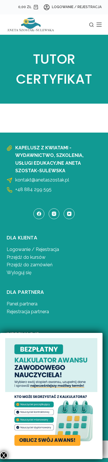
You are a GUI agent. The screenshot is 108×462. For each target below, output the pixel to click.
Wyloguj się (19, 272)
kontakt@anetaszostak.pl (42, 180)
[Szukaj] (91, 25)
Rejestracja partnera (28, 311)
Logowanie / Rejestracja (33, 249)
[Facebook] (38, 213)
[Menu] (99, 24)
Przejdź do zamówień (29, 264)
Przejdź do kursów (26, 257)
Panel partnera (22, 304)
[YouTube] (69, 213)
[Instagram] (54, 213)
